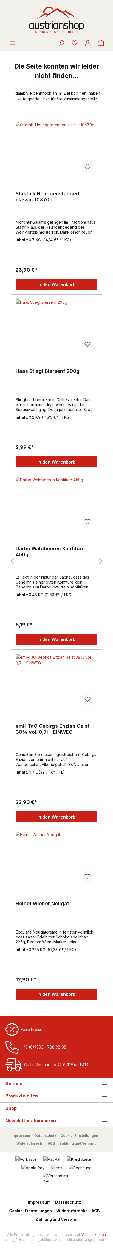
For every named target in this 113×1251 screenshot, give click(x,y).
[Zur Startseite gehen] (56, 20)
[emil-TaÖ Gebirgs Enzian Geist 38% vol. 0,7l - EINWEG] (56, 681)
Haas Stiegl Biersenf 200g (48, 371)
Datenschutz (45, 1136)
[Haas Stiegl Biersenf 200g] (56, 326)
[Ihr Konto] (87, 42)
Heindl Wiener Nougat (42, 903)
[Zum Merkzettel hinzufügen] (87, 167)
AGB (51, 1143)
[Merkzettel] (74, 42)
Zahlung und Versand (78, 1143)
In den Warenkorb (56, 284)
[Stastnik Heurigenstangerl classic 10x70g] (56, 149)
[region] (56, 561)
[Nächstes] (101, 561)
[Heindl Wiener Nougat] (56, 859)
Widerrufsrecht (29, 1143)
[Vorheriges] (12, 561)
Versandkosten (93, 1235)
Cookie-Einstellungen (79, 1136)
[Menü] (12, 42)
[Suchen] (61, 42)
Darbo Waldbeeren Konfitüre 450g (50, 551)
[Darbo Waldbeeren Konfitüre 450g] (56, 504)
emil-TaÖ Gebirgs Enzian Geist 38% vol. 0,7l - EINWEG (52, 729)
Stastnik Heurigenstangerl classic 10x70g (47, 196)
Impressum (20, 1136)
